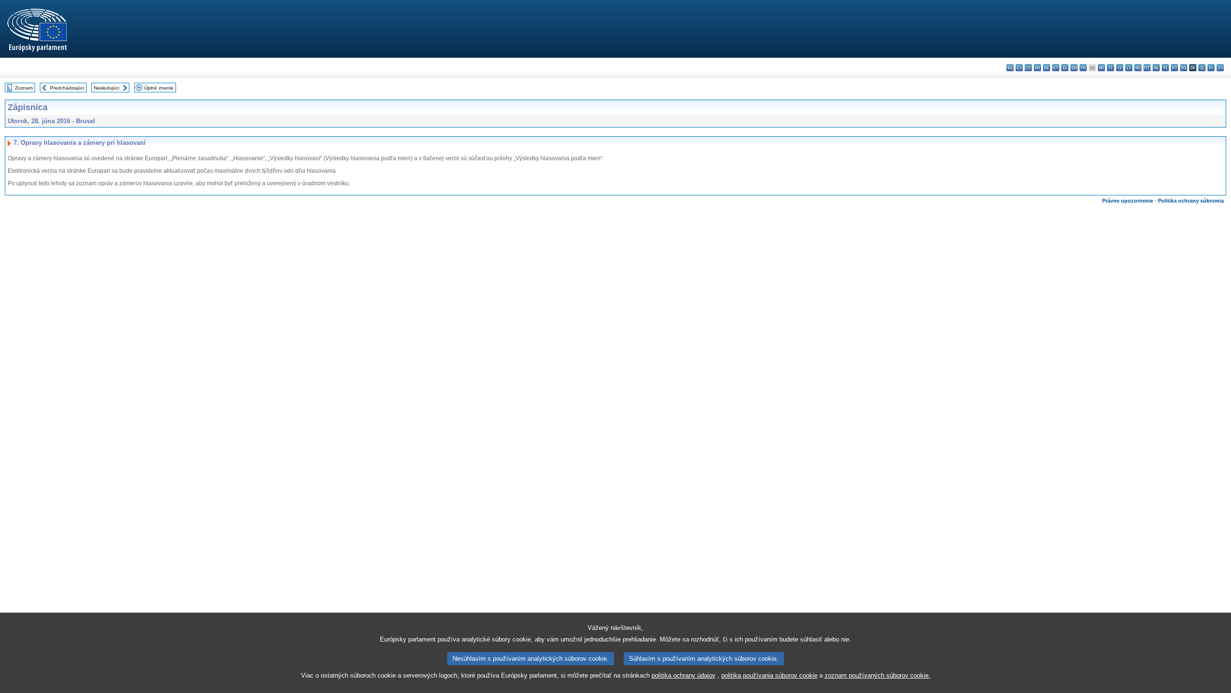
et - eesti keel (1055, 67)
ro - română (1183, 67)
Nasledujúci (106, 87)
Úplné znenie (159, 87)
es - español (1019, 67)
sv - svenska (1220, 67)
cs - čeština (1028, 67)
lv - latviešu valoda (1119, 67)
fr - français (1083, 67)
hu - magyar (1138, 67)
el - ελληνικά (1064, 67)
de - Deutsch (1046, 67)
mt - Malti (1147, 67)
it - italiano (1110, 67)
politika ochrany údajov (684, 675)
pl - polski (1165, 67)
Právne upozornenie (1127, 201)
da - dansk (1037, 67)
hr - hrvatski (1101, 67)
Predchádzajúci (67, 87)
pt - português (1174, 67)
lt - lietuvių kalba (1128, 67)
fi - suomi (1211, 67)
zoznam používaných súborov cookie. (877, 675)
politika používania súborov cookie (769, 675)
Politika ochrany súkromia (1191, 201)
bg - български (1010, 67)
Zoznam (24, 87)
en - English (1074, 67)
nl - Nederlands (1156, 67)
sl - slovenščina (1202, 67)
